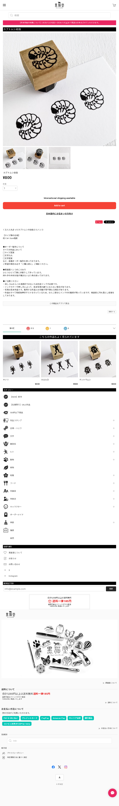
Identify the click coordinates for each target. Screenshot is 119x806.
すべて (12, 328)
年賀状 (13, 499)
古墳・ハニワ (16, 428)
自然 (12, 538)
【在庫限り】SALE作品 (20, 405)
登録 (111, 589)
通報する (112, 312)
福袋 (12, 530)
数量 (5, 184)
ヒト (12, 452)
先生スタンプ (16, 420)
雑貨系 (13, 444)
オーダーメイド (17, 515)
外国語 (13, 491)
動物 (12, 460)
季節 (12, 522)
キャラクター (16, 507)
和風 (12, 475)
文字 (12, 436)
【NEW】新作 (16, 397)
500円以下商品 (16, 413)
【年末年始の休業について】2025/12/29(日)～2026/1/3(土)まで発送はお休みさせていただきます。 (59, 23)
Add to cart (59, 205)
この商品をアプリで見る (59, 303)
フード (13, 483)
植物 (12, 467)
